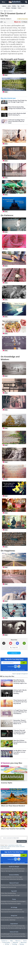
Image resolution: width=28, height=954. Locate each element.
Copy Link (15, 647)
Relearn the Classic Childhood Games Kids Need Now (12, 879)
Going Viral (14, 915)
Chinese (10, 846)
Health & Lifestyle (14, 866)
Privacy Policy (22, 670)
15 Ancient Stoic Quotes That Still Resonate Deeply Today (13, 925)
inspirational (11, 845)
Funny (14, 899)
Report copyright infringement (20, 673)
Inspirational (8, 11)
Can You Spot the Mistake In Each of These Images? (11, 877)
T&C (16, 670)
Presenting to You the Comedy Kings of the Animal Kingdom (13, 901)
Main (1, 11)
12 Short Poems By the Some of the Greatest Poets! (11, 909)
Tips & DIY (14, 891)
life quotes (7, 848)
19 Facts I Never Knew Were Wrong (8, 893)
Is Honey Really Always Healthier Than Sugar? (10, 895)
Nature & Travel (14, 883)
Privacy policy (6, 942)
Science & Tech (14, 932)
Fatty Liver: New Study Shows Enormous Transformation (12, 871)
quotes (17, 845)
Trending (14, 944)
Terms (25, 941)
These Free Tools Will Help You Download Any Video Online (13, 936)
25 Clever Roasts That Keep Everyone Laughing (10, 903)
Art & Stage (14, 907)
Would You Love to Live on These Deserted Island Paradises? (13, 885)
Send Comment (22, 841)
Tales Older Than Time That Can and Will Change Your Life (13, 928)
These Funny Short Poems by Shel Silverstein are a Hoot (12, 911)
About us (17, 941)
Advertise (15, 942)
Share (25, 22)
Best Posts (24, 942)
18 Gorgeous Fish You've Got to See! (8, 887)
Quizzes (6, 763)
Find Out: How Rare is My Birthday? (8, 920)
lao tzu (14, 846)
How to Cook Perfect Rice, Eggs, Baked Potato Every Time (13, 868)
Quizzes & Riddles (14, 874)
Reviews (22, 944)
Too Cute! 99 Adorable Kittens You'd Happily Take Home (12, 917)
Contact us (4, 941)
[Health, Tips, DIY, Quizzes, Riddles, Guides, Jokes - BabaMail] (15, 2)
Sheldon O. (8, 18)
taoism (17, 846)
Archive (7, 944)
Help (11, 941)
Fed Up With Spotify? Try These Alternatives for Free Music (13, 934)
